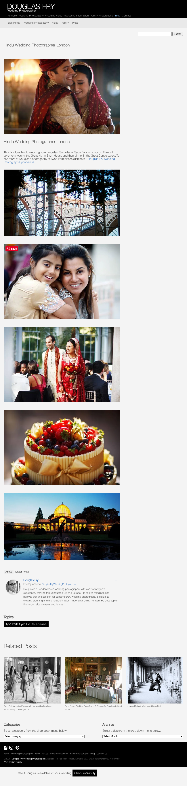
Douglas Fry (30, 580)
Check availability (84, 773)
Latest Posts (22, 571)
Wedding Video (53, 15)
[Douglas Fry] (13, 593)
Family (65, 22)
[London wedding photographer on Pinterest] (18, 748)
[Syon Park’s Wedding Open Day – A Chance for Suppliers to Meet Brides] (93, 680)
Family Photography (79, 753)
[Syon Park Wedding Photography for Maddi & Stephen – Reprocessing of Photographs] (32, 680)
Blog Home (13, 22)
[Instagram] (111, 581)
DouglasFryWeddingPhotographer (59, 584)
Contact (126, 15)
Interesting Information (76, 15)
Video (55, 22)
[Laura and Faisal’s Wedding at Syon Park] (154, 680)
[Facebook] (106, 581)
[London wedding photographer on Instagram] (12, 748)
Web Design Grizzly (13, 762)
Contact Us (102, 753)
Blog (92, 753)
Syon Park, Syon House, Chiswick (26, 624)
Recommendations (59, 753)
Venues (45, 753)
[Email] (116, 582)
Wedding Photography (30, 15)
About (8, 571)
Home (6, 753)
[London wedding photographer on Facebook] (6, 748)
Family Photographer (102, 15)
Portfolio (12, 15)
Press (75, 22)
